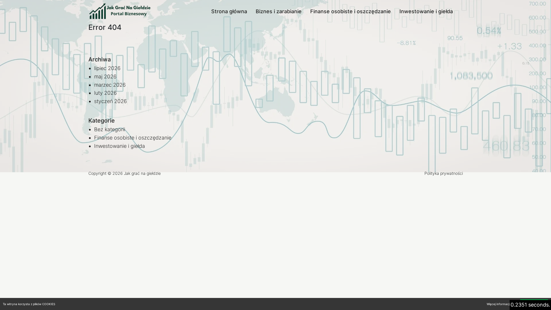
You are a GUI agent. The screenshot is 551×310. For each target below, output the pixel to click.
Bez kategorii (109, 129)
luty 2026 (105, 93)
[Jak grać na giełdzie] (120, 11)
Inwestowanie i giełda (426, 11)
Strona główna (229, 11)
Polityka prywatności (443, 173)
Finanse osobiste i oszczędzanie (350, 11)
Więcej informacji (498, 304)
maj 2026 (105, 76)
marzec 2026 (110, 85)
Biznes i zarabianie (279, 11)
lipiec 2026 (107, 68)
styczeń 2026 (110, 101)
